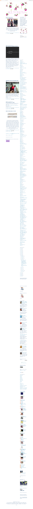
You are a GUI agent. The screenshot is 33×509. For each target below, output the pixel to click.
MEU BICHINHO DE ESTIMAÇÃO (23, 452)
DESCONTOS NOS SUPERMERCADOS (23, 104)
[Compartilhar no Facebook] (12, 33)
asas (20, 67)
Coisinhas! (24, 461)
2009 (21, 274)
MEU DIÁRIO (21, 145)
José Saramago (22, 439)
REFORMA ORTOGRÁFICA (22, 174)
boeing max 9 (21, 75)
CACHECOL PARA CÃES (22, 88)
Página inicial (12, 133)
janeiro (22, 271)
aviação (21, 69)
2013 (21, 254)
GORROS (21, 129)
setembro (22, 258)
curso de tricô (22, 102)
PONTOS (21, 164)
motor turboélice (22, 148)
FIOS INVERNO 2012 (22, 123)
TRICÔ (11, 131)
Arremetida (21, 66)
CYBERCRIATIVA (22, 420)
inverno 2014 (21, 132)
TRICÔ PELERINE (22, 214)
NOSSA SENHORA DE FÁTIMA (23, 150)
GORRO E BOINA (21, 128)
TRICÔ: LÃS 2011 (22, 224)
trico (20, 193)
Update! (24, 441)
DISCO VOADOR (21, 109)
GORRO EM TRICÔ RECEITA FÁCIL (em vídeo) (24, 316)
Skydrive (21, 377)
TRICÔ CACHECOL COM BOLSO (23, 203)
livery (21, 137)
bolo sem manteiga (22, 84)
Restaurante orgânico (22, 386)
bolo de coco (21, 81)
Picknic (21, 376)
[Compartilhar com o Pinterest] (13, 99)
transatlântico (22, 191)
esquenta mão (21, 115)
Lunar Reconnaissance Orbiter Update (23, 449)
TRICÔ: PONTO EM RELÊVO (23, 231)
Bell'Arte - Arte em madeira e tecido (23, 424)
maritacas (21, 142)
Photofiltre (21, 379)
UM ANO (21, 239)
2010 (21, 273)
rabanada (21, 172)
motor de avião (22, 147)
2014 (21, 253)
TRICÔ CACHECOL (22, 201)
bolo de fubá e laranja (23, 82)
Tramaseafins (22, 466)
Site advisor (21, 380)
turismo (21, 237)
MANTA (20, 139)
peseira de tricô (22, 156)
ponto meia (21, 163)
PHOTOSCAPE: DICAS (22, 158)
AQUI (16, 30)
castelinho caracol (22, 90)
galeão (21, 126)
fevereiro (22, 270)
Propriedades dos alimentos (23, 385)
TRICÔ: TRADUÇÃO (22, 234)
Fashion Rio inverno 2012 (23, 118)
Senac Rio (21, 383)
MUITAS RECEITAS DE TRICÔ (10, 102)
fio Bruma (21, 120)
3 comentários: (8, 33)
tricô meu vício (23, 416)
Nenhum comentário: (9, 99)
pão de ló (21, 153)
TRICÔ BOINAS (21, 200)
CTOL (20, 97)
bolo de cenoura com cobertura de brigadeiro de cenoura (23, 79)
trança (21, 190)
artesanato (21, 486)
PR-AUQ (21, 167)
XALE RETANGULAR (22, 244)
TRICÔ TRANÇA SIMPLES (24, 352)
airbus (21, 62)
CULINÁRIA (21, 98)
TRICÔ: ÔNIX (21, 227)
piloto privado (22, 159)
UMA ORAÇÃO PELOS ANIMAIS (23, 240)
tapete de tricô (22, 186)
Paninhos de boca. (23, 400)
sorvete (21, 180)
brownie (21, 85)
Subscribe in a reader (22, 370)
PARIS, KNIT (22, 412)
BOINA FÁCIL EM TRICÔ (24, 322)
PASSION (21, 155)
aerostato (21, 61)
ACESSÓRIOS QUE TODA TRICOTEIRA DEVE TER (12, 81)
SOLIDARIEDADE (21, 179)
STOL (20, 183)
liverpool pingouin (22, 136)
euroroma (21, 117)
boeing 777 (21, 74)
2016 (21, 251)
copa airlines (21, 94)
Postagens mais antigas (16, 133)
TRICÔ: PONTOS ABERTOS (22, 232)
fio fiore (21, 121)
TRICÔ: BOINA (21, 220)
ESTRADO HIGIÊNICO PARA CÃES (24, 453)
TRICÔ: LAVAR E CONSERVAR (23, 225)
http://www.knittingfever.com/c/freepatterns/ (12, 105)
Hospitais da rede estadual (23, 388)
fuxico (21, 125)
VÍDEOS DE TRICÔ (22, 242)
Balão (20, 71)
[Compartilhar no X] (11, 33)
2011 (21, 272)
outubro (22, 257)
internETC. (22, 437)
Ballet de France (22, 72)
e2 (20, 110)
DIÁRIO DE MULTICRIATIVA (23, 107)
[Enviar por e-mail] (10, 33)
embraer (21, 113)
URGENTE (24, 445)
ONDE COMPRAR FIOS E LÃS (23, 152)
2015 (21, 252)
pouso (20, 166)
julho (22, 259)
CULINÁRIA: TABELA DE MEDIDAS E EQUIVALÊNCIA (24, 329)
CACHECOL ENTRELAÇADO (22, 87)
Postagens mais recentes (9, 133)
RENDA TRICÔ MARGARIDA (22, 175)
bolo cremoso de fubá (22, 77)
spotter (21, 182)
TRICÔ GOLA (21, 210)
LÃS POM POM (21, 134)
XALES (20, 245)
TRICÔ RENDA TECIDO (22, 215)
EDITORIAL (21, 112)
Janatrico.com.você (23, 406)
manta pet (21, 140)
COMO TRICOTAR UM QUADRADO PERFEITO (12, 46)
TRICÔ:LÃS (21, 236)
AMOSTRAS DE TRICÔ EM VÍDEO (23, 63)
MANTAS (9, 131)
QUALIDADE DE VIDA (22, 171)
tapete (21, 185)
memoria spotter (22, 143)
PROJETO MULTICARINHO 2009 (23, 169)
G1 (20, 382)
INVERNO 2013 (21, 131)
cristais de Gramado (22, 95)
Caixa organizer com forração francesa (25, 426)
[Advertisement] (11, 40)
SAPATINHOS (21, 177)
